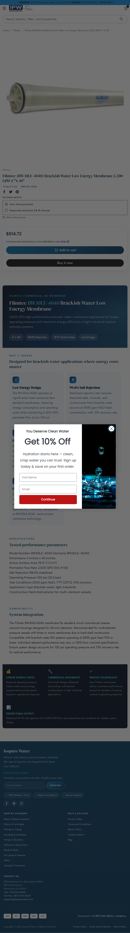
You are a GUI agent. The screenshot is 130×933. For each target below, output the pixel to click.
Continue (48, 499)
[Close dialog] (111, 429)
